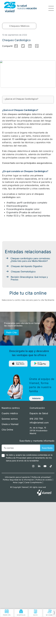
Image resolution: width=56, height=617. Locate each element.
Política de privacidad (41, 477)
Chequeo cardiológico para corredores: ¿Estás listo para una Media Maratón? (30, 259)
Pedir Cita (11, 332)
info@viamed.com (39, 422)
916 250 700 (36, 418)
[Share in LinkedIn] (29, 46)
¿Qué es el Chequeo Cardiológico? (21, 99)
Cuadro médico (10, 413)
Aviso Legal (18, 482)
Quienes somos (10, 418)
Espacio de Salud (39, 413)
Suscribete (47, 448)
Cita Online (7, 429)
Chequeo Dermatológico (23, 271)
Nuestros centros (11, 408)
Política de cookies (44, 480)
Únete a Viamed (10, 424)
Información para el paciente (17, 477)
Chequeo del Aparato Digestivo (26, 266)
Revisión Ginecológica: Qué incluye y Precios (29, 278)
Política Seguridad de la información (18, 480)
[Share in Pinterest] (36, 46)
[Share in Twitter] (23, 46)
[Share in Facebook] (16, 46)
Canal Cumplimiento (33, 482)
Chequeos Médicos (19, 26)
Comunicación (37, 408)
